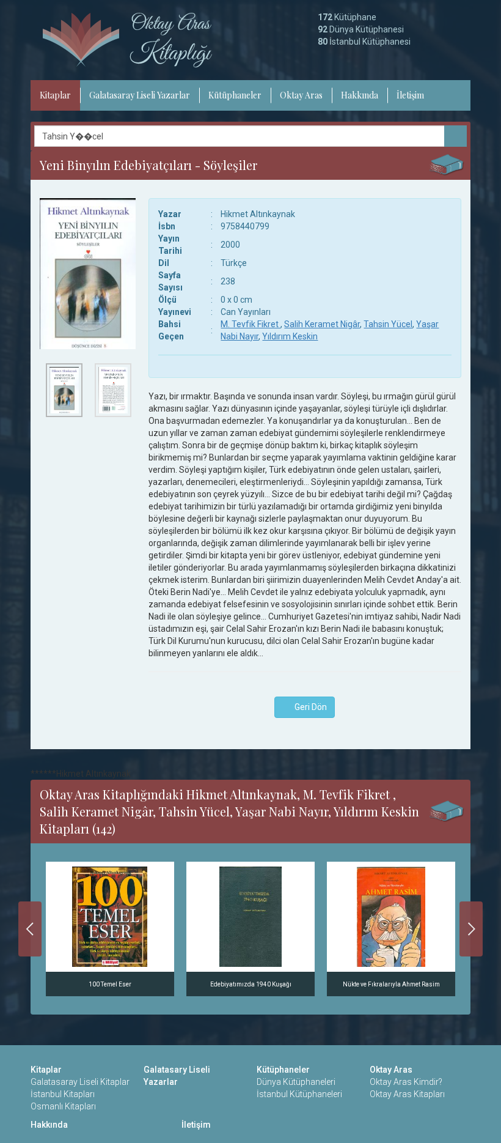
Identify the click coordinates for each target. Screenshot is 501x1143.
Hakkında (359, 95)
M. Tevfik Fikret (250, 324)
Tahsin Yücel (388, 324)
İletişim (410, 95)
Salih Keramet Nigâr (322, 324)
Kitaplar (55, 95)
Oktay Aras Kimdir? (406, 1082)
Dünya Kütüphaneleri (296, 1082)
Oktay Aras (301, 95)
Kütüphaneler (234, 95)
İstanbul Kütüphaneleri (299, 1094)
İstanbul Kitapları (63, 1094)
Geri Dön (308, 707)
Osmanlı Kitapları (63, 1106)
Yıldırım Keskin (290, 336)
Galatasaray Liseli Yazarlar (139, 95)
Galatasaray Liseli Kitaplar (80, 1082)
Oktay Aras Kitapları (407, 1094)
